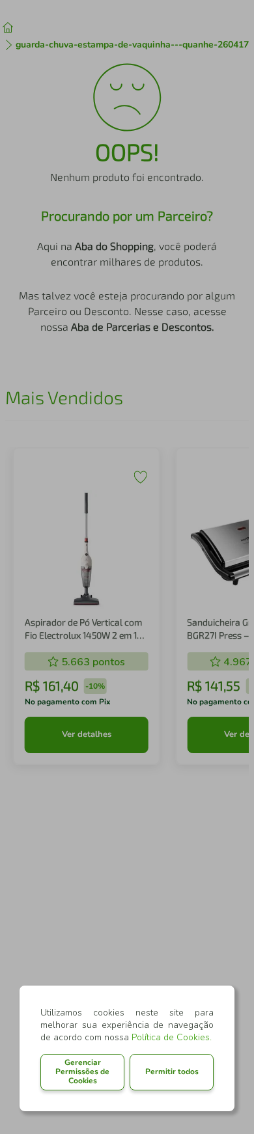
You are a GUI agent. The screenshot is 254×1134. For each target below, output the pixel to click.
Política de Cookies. (172, 1037)
